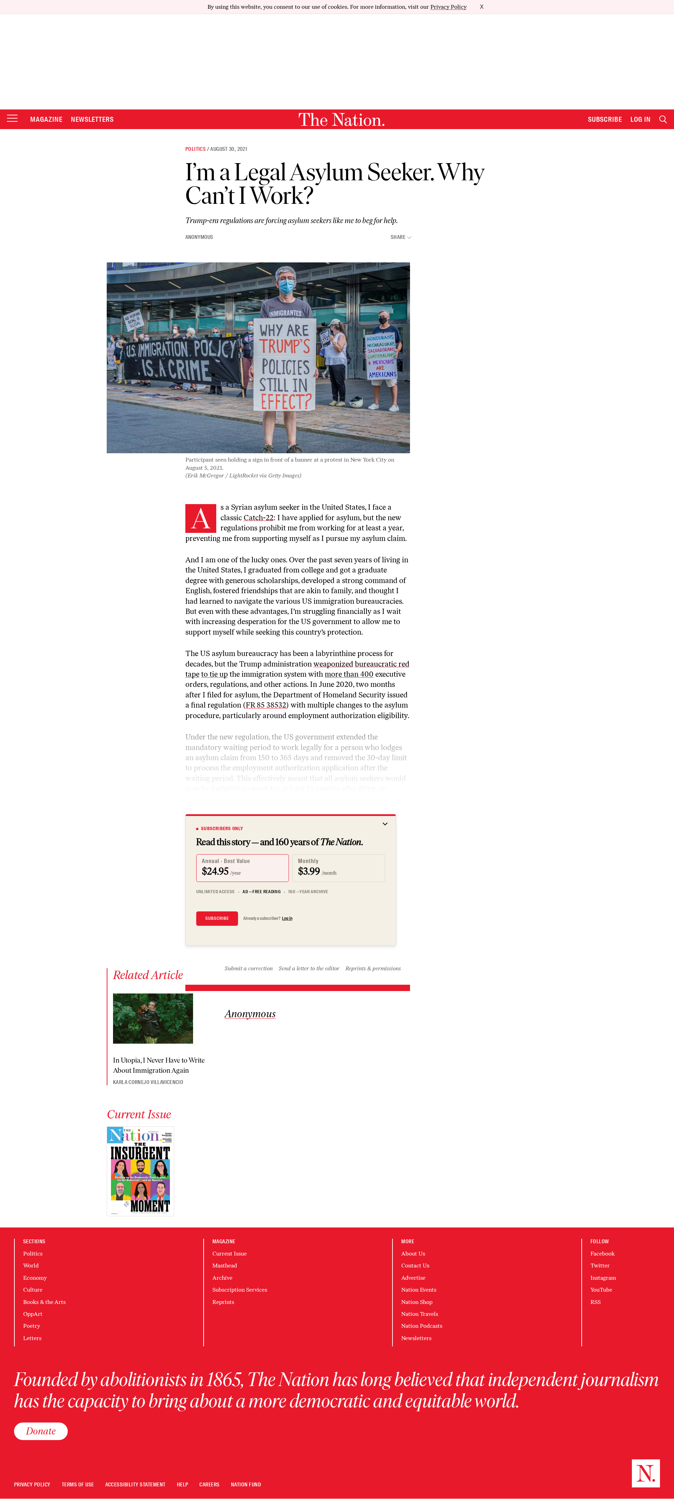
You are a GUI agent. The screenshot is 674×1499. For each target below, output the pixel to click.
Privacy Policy (448, 7)
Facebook (602, 1253)
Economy (35, 1277)
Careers (209, 1485)
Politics (195, 149)
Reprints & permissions (373, 968)
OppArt (32, 1314)
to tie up (214, 674)
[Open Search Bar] (663, 119)
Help (183, 1485)
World (31, 1265)
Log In (640, 119)
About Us (413, 1253)
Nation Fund (246, 1485)
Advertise (413, 1277)
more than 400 (349, 674)
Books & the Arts (44, 1302)
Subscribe (605, 119)
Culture (32, 1289)
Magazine (46, 119)
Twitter (600, 1265)
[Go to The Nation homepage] (341, 119)
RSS (595, 1302)
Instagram (603, 1277)
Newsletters (92, 119)
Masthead (224, 1265)
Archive (222, 1277)
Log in (287, 918)
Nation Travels (419, 1314)
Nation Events (418, 1289)
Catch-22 (258, 517)
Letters (32, 1338)
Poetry (31, 1326)
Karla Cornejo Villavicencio (148, 1082)
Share (398, 237)
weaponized (333, 664)
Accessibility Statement (135, 1485)
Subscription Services (239, 1289)
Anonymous (199, 237)
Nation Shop (416, 1302)
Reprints (223, 1302)
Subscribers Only (222, 828)
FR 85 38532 (266, 705)
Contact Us (415, 1265)
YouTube (601, 1289)
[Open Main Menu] (12, 118)
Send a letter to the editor (309, 968)
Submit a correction (249, 968)
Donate (41, 1431)
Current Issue (229, 1253)
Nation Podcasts (421, 1326)
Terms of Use (78, 1485)
